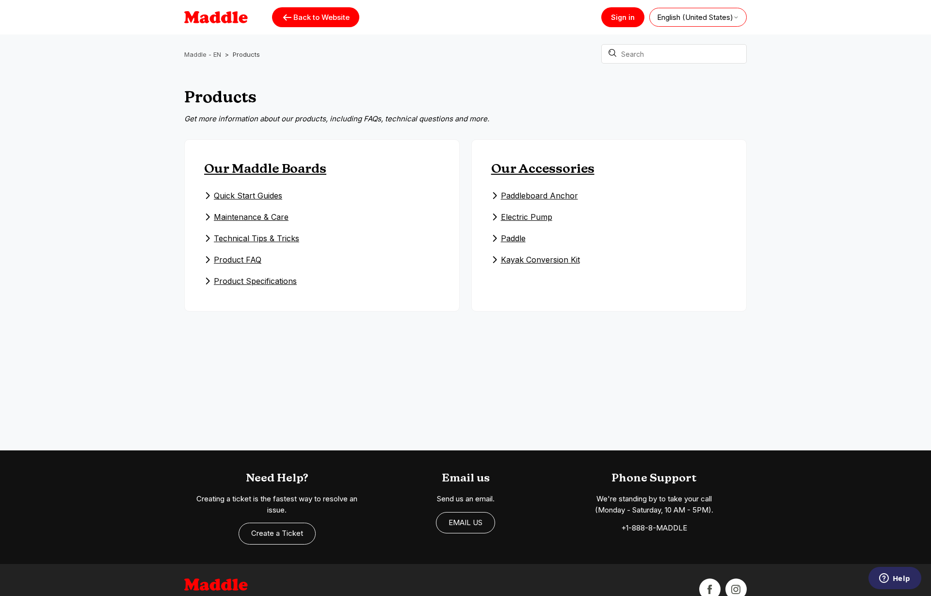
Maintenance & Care (251, 217)
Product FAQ (237, 260)
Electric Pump (526, 217)
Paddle (513, 238)
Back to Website (321, 17)
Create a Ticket (277, 533)
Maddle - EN (202, 54)
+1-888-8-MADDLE (654, 527)
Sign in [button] (623, 17)
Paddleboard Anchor (539, 195)
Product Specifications (255, 281)
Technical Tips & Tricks (256, 238)
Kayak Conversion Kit (540, 260)
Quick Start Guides (248, 195)
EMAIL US (465, 522)
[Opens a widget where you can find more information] (894, 579)
